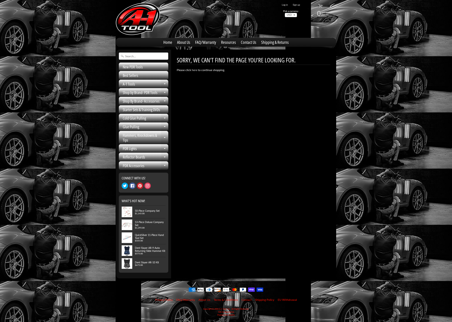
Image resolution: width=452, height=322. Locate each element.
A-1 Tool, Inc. (224, 309)
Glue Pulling (145, 127)
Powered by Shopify (226, 315)
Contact (247, 299)
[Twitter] (125, 186)
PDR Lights (145, 149)
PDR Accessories (145, 166)
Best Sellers (130, 75)
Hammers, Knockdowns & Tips (145, 138)
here (194, 70)
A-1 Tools (145, 84)
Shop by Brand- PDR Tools (145, 93)
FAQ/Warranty (205, 42)
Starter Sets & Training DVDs (141, 109)
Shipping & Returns (275, 42)
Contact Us (248, 42)
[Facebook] (132, 186)
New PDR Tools (133, 66)
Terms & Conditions (226, 299)
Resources (228, 42)
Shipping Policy (264, 299)
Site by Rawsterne (226, 312)
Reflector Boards (145, 157)
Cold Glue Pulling (145, 118)
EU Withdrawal (287, 299)
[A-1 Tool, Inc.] (138, 19)
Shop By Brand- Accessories (145, 101)
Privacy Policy (164, 299)
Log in (285, 5)
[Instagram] (147, 186)
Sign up (296, 5)
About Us (183, 42)
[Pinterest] (140, 186)
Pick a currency (290, 11)
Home (167, 42)
